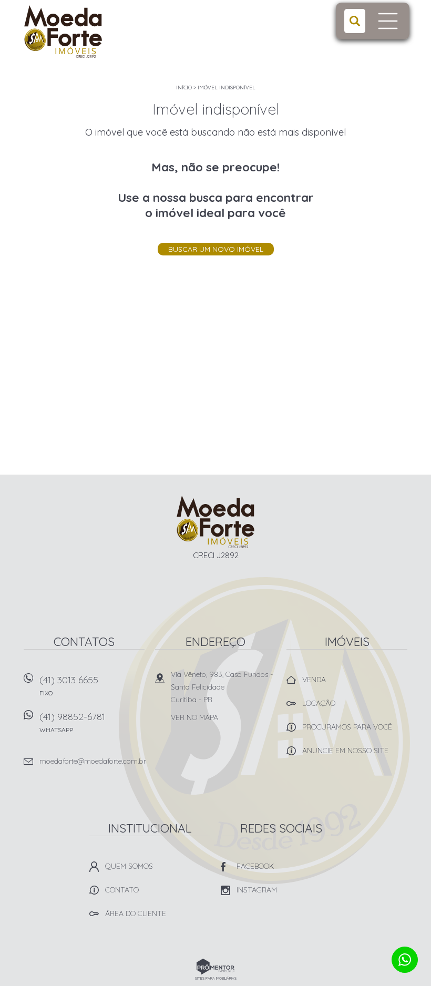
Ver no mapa (194, 717)
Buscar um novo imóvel (215, 249)
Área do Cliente (135, 913)
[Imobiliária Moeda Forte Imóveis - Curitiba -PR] (90, 31)
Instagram (257, 890)
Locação (318, 703)
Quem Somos (129, 866)
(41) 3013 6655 (68, 685)
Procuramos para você (347, 727)
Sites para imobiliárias (216, 978)
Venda (314, 679)
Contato (122, 890)
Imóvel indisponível (226, 87)
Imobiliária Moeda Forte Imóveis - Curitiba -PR (216, 522)
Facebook (255, 866)
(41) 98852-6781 (72, 722)
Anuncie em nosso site (345, 750)
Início (184, 87)
